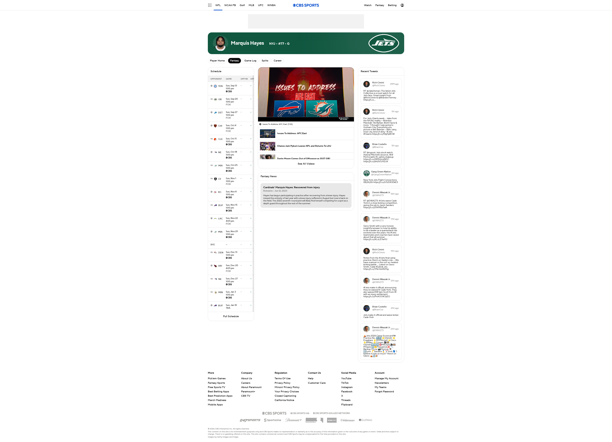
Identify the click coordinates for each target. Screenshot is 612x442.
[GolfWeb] (365, 420)
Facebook (346, 391)
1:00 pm (231, 87)
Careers (245, 383)
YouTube (346, 378)
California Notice (284, 397)
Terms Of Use (283, 378)
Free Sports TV (216, 387)
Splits (265, 60)
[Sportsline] (272, 419)
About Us (246, 378)
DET (220, 112)
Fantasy (234, 60)
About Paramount (251, 387)
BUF (220, 205)
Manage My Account (386, 378)
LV (219, 179)
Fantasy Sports (216, 383)
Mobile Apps (215, 404)
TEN (220, 86)
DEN (220, 252)
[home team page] (215, 86)
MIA (220, 165)
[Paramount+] (293, 419)
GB (220, 99)
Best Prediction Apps (220, 395)
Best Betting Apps (218, 391)
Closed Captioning (285, 392)
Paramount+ (248, 391)
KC (219, 192)
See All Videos (306, 163)
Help (310, 378)
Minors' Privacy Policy (287, 387)
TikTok (345, 383)
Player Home (217, 60)
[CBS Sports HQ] (299, 413)
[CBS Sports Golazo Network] (331, 412)
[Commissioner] (314, 419)
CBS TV (245, 395)
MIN (220, 292)
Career (278, 60)
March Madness (217, 400)
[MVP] (332, 419)
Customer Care (317, 383)
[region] (306, 94)
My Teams (380, 387)
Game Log (250, 60)
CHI (220, 126)
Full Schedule (231, 316)
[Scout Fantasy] (347, 420)
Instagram (347, 387)
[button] (210, 5)
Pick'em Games (217, 378)
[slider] (306, 112)
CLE (220, 139)
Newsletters (382, 383)
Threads (345, 400)
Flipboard (347, 404)
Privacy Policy (282, 383)
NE (219, 152)
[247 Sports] (250, 419)
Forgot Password (384, 391)
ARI (220, 265)
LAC (220, 218)
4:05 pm (232, 220)
